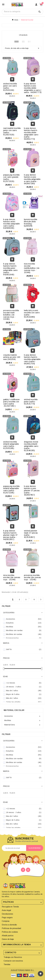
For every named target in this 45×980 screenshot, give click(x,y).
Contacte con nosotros (13, 961)
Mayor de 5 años (23, 694)
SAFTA (23, 649)
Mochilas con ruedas (23, 630)
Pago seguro (7, 917)
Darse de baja (8, 939)
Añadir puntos (7, 936)
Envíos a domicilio (9, 925)
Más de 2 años (23, 698)
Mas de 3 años (23, 691)
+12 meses (23, 683)
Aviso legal (6, 910)
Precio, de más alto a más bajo (22, 48)
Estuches (23, 623)
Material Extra (9, 725)
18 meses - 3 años (23, 687)
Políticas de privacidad (11, 928)
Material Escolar (14, 710)
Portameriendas (23, 638)
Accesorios (23, 619)
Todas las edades (23, 702)
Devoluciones (7, 914)
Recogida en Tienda (10, 907)
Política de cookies (10, 932)
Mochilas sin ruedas (23, 634)
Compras (5, 921)
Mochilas (23, 627)
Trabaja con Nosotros (13, 957)
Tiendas (7, 964)
